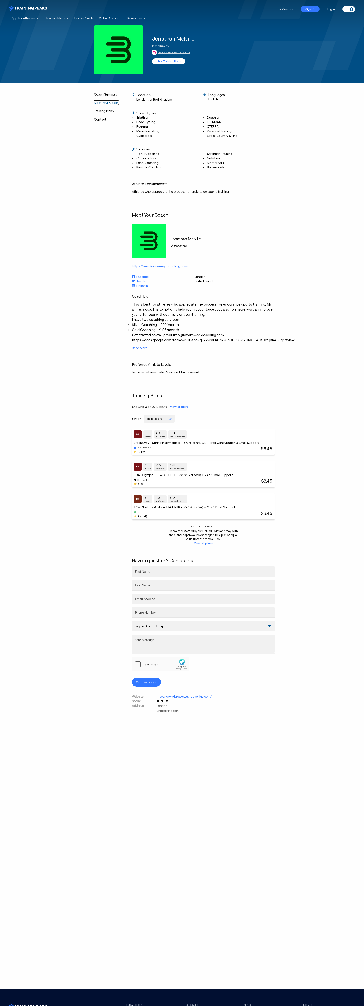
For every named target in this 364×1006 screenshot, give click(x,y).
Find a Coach (83, 18)
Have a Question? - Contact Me (174, 52)
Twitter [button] (141, 281)
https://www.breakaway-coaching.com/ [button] (160, 266)
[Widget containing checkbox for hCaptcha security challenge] (160, 664)
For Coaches (285, 9)
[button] (158, 701)
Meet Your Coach (106, 102)
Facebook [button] (143, 276)
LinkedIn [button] (142, 286)
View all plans (179, 406)
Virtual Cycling (109, 18)
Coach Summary (106, 94)
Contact (100, 119)
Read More (139, 348)
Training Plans (104, 111)
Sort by (136, 418)
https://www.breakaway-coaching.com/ (184, 696)
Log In (331, 9)
